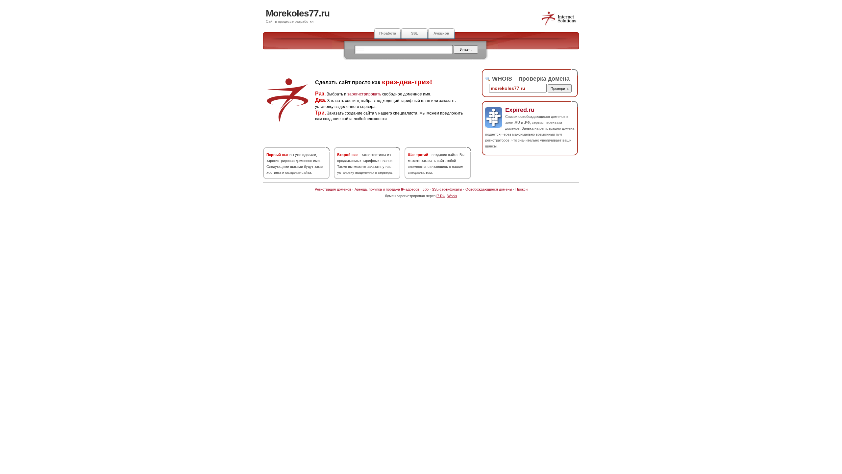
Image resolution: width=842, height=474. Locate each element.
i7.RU (440, 196)
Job (426, 189)
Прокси (521, 189)
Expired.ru (519, 110)
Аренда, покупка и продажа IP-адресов (387, 189)
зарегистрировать (364, 94)
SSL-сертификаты (447, 189)
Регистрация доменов (333, 189)
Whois (452, 196)
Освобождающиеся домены (488, 189)
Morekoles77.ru (298, 13)
